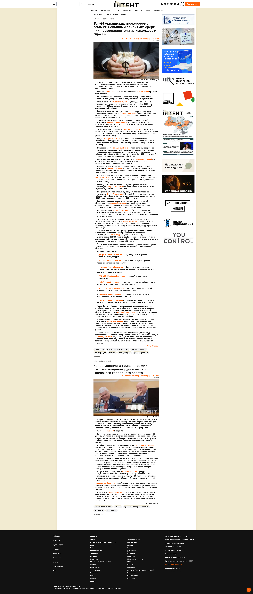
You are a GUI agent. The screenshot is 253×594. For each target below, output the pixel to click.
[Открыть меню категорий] (54, 4)
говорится (105, 591)
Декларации (158, 10)
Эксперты (138, 10)
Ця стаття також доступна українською (140, 39)
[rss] (178, 4)
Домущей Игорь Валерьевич (111, 255)
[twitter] (165, 4)
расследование (141, 353)
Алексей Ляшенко (118, 203)
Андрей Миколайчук (122, 210)
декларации (100, 353)
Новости (94, 10)
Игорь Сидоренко (115, 187)
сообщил (108, 92)
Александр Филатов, (105, 483)
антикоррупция (138, 349)
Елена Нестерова (130, 221)
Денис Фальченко (115, 194)
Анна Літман (152, 346)
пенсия (112, 353)
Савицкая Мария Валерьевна (112, 294)
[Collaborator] (178, 61)
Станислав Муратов (120, 102)
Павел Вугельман (130, 472)
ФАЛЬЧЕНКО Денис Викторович (112, 276)
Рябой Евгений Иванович (109, 282)
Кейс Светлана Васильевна (110, 300)
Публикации (105, 10)
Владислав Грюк (120, 148)
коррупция (111, 510)
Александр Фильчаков (117, 122)
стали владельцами (103, 337)
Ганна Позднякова (103, 507)
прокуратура (125, 353)
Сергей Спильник (114, 168)
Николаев (99, 349)
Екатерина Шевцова (133, 129)
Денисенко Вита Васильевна (111, 288)
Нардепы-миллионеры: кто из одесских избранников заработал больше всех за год (121, 526)
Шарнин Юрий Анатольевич (110, 261)
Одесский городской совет (136, 507)
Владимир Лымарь (112, 139)
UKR (182, 3)
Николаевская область (117, 349)
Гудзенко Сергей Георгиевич (111, 267)
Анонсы (116, 10)
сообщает (109, 431)
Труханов (99, 510)
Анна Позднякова (117, 492)
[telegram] (175, 4)
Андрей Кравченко (128, 113)
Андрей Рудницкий (102, 177)
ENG (182, 5)
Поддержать (193, 4)
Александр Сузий (144, 159)
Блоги (147, 10)
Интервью (127, 10)
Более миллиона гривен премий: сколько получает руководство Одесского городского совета (120, 369)
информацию (143, 92)
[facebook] (162, 4)
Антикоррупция (119, 14)
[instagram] (168, 4)
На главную (97, 14)
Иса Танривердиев (115, 235)
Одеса (117, 507)
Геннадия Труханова (144, 445)
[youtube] (171, 4)
